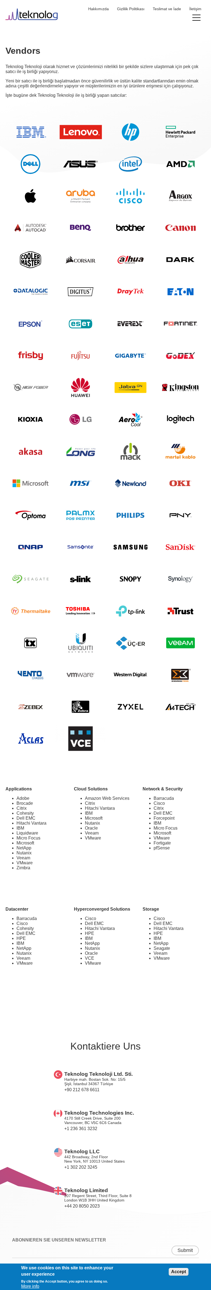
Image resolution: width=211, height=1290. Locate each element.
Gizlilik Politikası (131, 9)
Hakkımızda (98, 9)
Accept (178, 1271)
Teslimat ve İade (167, 9)
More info (30, 1286)
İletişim (195, 9)
